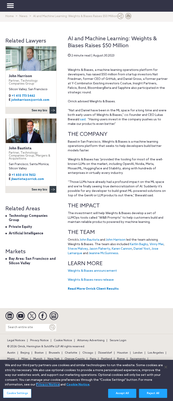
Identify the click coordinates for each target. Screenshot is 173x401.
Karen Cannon (122, 249)
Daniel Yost (142, 249)
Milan (24, 359)
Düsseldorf (105, 352)
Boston (39, 352)
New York (53, 359)
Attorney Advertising (91, 340)
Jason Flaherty (99, 249)
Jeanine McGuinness (103, 253)
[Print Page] (128, 17)
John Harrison (115, 240)
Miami (11, 359)
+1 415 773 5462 (23, 96)
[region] (86, 380)
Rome (121, 359)
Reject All (153, 393)
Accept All (122, 393)
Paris (93, 359)
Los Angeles (156, 352)
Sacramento (138, 359)
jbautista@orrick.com (27, 179)
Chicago (87, 352)
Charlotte (71, 352)
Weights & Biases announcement (92, 271)
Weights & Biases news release (91, 280)
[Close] (166, 367)
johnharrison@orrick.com (30, 100)
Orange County (75, 359)
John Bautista (89, 240)
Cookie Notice (63, 340)
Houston (122, 352)
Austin (11, 352)
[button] (120, 17)
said (83, 119)
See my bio (39, 110)
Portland (106, 359)
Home (9, 16)
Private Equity (20, 227)
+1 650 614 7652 (24, 175)
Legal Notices (16, 340)
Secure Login (118, 340)
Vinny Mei (157, 244)
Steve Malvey (78, 249)
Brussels (54, 352)
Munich (37, 359)
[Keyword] (52, 327)
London (138, 352)
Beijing (25, 352)
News (23, 16)
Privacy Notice (39, 340)
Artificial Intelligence (26, 233)
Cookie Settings (17, 393)
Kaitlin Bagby (139, 244)
